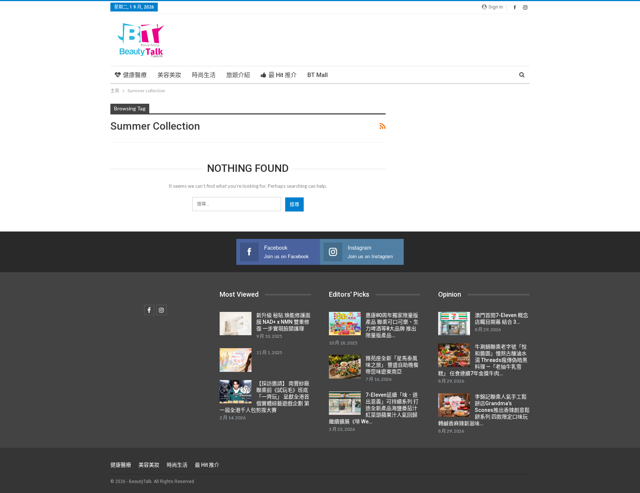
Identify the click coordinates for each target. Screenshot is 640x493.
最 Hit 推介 (283, 75)
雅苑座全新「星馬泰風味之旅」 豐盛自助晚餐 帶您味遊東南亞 (392, 364)
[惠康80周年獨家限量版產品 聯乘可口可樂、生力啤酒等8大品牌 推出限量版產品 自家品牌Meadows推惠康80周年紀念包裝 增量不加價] (345, 324)
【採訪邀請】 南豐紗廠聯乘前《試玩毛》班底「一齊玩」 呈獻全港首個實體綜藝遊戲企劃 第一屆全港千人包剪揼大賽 (264, 396)
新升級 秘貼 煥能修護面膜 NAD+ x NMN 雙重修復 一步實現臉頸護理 (283, 322)
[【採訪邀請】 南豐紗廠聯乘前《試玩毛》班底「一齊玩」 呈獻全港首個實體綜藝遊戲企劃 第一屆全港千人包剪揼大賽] (235, 392)
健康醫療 (135, 75)
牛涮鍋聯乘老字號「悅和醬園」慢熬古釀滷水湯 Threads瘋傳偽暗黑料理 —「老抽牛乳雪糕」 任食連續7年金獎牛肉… (482, 360)
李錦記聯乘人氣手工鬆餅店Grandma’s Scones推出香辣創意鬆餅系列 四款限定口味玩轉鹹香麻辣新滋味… (484, 410)
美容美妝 (169, 75)
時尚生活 (204, 75)
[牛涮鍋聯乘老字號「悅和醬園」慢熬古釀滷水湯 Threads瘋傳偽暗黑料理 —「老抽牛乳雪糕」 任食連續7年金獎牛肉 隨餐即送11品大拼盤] (454, 355)
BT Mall (317, 75)
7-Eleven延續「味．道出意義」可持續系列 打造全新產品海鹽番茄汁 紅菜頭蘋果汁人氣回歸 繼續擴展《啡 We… (374, 408)
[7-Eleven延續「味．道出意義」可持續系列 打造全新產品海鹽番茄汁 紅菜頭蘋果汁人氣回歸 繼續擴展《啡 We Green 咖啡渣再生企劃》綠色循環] (345, 403)
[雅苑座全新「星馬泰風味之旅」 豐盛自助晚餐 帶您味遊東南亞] (345, 367)
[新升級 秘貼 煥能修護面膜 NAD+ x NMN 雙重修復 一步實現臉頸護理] (235, 324)
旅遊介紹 (238, 75)
